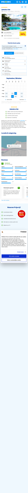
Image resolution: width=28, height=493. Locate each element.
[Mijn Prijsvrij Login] (23, 2)
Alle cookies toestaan (14, 256)
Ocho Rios (17, 11)
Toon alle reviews (5, 200)
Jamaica (5, 11)
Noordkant (11, 11)
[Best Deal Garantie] (21, 214)
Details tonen (20, 252)
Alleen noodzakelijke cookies (14, 260)
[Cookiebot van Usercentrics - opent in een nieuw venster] (20, 232)
